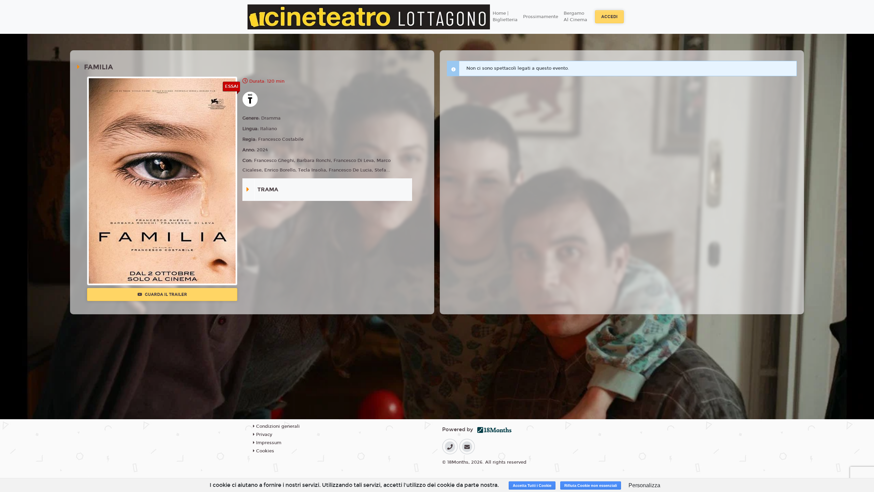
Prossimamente (540, 16)
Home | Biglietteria (505, 17)
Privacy (263, 434)
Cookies (264, 451)
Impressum (268, 443)
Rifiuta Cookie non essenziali (590, 485)
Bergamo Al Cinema (575, 17)
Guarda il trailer (165, 294)
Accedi (609, 16)
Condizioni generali (277, 426)
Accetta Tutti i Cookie (532, 485)
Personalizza (644, 485)
